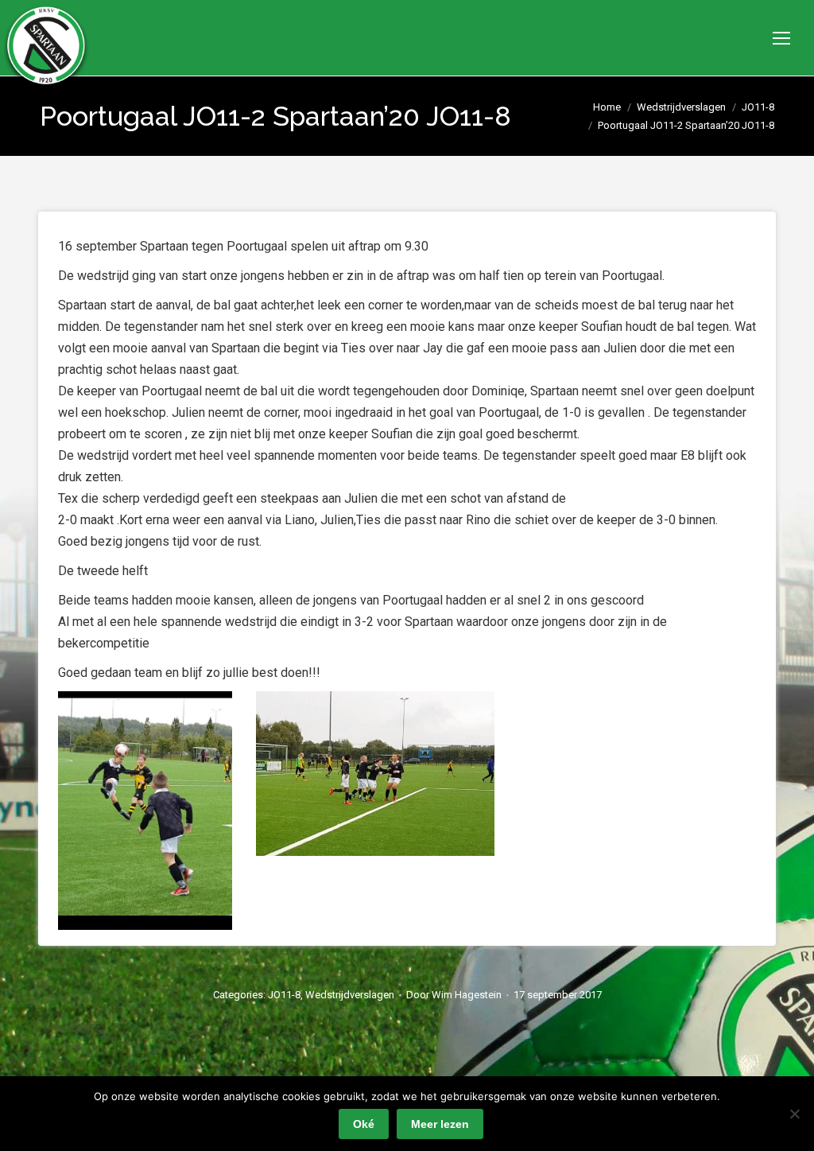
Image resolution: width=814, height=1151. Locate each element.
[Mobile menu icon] (781, 38)
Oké (363, 1124)
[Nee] (794, 1114)
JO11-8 (284, 995)
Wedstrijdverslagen (349, 995)
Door (454, 995)
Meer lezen (440, 1124)
